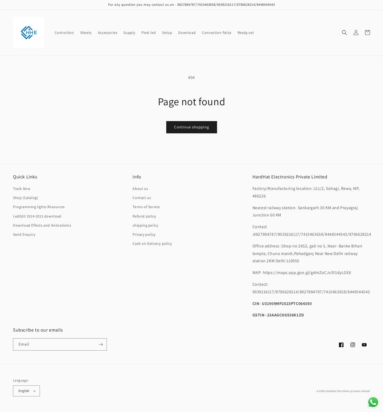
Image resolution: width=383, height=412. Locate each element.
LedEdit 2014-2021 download (37, 216)
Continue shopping (191, 126)
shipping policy (145, 225)
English (23, 391)
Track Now (21, 188)
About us (140, 188)
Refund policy (144, 216)
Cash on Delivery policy (152, 243)
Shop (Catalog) (25, 197)
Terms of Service (146, 206)
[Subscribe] (101, 344)
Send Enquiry (24, 234)
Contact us (142, 197)
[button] (344, 32)
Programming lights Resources (39, 206)
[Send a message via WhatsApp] (373, 402)
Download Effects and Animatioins (42, 225)
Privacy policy (144, 234)
